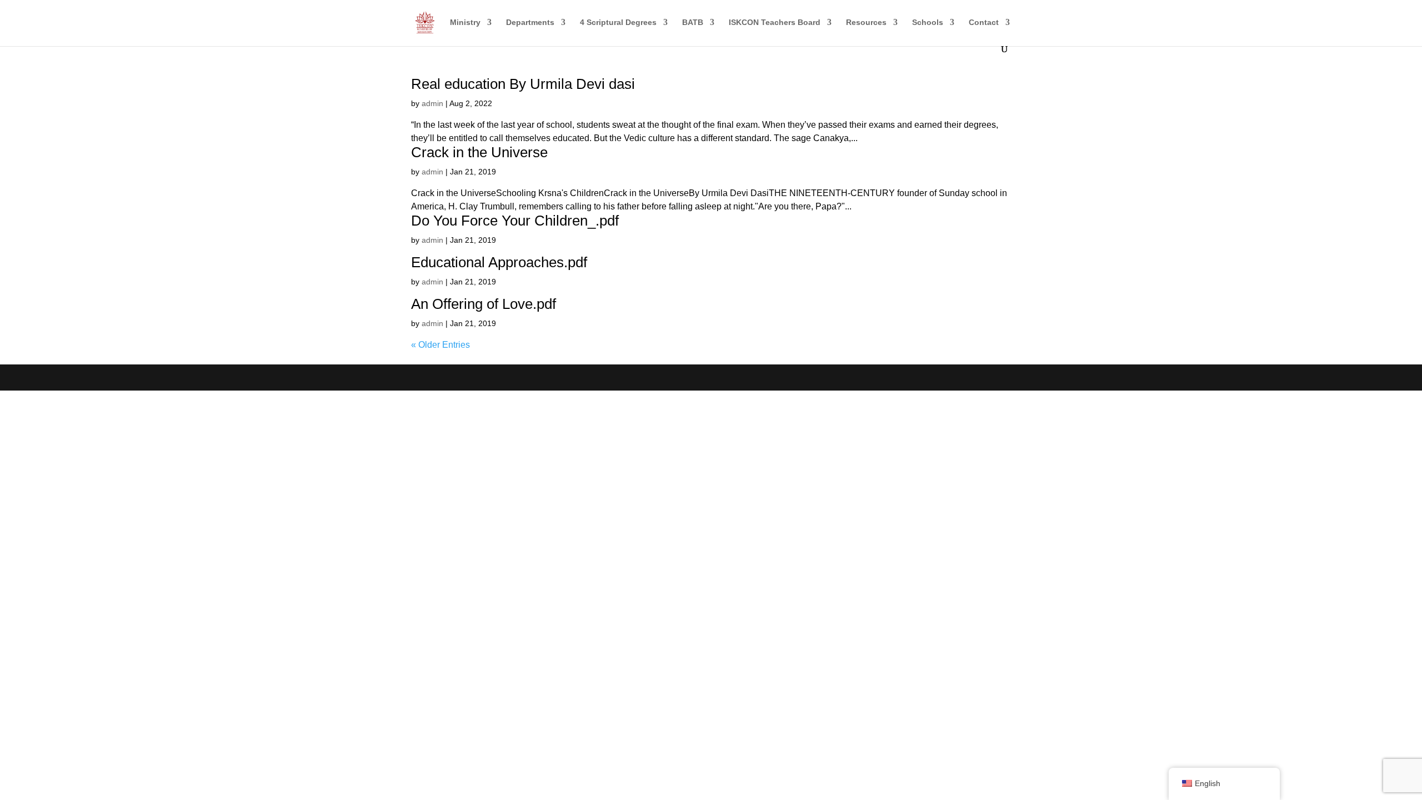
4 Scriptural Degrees (618, 22)
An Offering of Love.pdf (483, 304)
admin (432, 103)
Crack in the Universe (479, 152)
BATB (692, 22)
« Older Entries (440, 344)
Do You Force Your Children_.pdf (515, 220)
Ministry (465, 22)
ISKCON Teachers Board (774, 22)
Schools (927, 22)
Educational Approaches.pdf (499, 262)
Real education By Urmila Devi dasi (523, 84)
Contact (984, 22)
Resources (866, 22)
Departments (530, 22)
